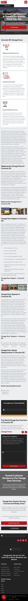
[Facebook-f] (18, 540)
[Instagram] (26, 540)
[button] (25, 2)
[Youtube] (23, 540)
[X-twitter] (21, 540)
